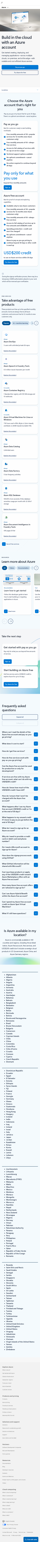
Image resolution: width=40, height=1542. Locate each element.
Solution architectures (8, 1431)
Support (4, 1434)
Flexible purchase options (9, 1409)
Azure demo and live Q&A (9, 1438)
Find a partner (6, 1454)
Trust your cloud (6, 1383)
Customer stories (7, 1389)
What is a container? (7, 1512)
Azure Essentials (6, 1386)
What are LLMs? (6, 1509)
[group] (17, 593)
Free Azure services (7, 1405)
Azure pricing (6, 1402)
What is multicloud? (7, 1495)
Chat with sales (32, 1539)
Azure (4, 7)
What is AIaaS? (6, 1505)
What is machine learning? (9, 1499)
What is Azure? (6, 1370)
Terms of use (22, 1532)
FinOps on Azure (6, 1412)
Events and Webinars (8, 1476)
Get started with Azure (8, 1373)
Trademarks (30, 1532)
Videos (4, 1483)
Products (4, 1399)
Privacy (15, 1532)
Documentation (6, 1463)
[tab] (6, 323)
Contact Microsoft (7, 1532)
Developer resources (8, 1470)
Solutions (4, 1425)
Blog (3, 1466)
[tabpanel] (20, 433)
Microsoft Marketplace (8, 1450)
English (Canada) (10, 1521)
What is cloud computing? (9, 1492)
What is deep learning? (8, 1502)
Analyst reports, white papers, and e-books (14, 1479)
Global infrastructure (8, 1376)
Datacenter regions (7, 1380)
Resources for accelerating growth (11, 1428)
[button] (20, 90)
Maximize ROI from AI (8, 1415)
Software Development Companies (11, 1447)
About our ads (6, 1535)
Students (4, 1473)
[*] (3, 273)
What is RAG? (5, 1515)
